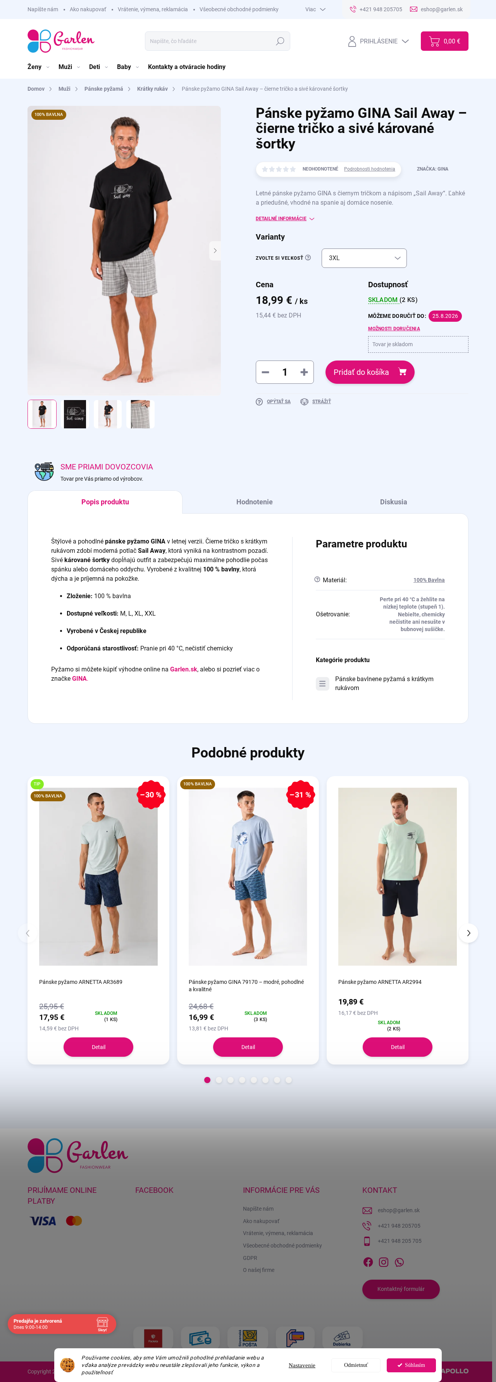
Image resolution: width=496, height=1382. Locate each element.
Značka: (432, 169)
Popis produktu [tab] (105, 502)
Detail (98, 1047)
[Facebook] (368, 1260)
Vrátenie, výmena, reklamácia (153, 9)
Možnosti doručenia (394, 328)
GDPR (250, 1258)
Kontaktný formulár (401, 1289)
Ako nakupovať (88, 9)
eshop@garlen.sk (399, 1210)
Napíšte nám (43, 9)
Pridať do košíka (361, 372)
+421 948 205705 (399, 1226)
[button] (207, 1080)
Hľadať (280, 41)
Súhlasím (415, 1365)
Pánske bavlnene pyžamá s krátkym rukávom (384, 683)
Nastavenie (302, 1365)
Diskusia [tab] (393, 502)
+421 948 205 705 (400, 1241)
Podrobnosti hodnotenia (369, 169)
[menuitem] (39, 67)
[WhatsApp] (399, 1260)
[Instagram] (383, 1260)
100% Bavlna (429, 580)
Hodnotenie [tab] (254, 502)
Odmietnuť (356, 1365)
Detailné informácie (281, 218)
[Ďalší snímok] (215, 251)
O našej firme (258, 1270)
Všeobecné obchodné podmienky (239, 9)
